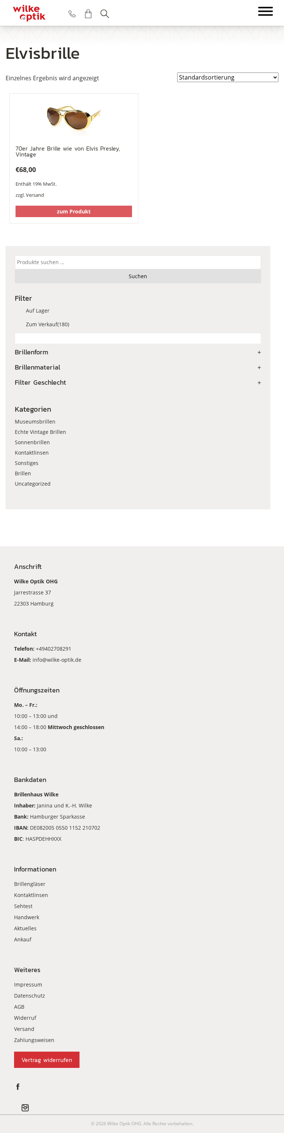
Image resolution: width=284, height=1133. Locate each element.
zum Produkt (74, 211)
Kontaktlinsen (32, 452)
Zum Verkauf (47, 324)
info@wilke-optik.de (57, 659)
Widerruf (25, 1017)
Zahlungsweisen (34, 1039)
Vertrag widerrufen (46, 1059)
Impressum (28, 984)
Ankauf (22, 939)
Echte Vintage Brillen (40, 431)
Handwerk (26, 917)
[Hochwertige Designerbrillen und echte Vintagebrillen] (29, 13)
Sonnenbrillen (32, 442)
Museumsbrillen (35, 421)
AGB (19, 1006)
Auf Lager (38, 310)
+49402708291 (53, 648)
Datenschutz (29, 995)
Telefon (72, 13)
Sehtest (23, 906)
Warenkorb (88, 13)
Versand (35, 195)
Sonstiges (26, 462)
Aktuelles (25, 928)
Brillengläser (29, 883)
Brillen (23, 473)
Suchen (104, 13)
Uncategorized (33, 483)
